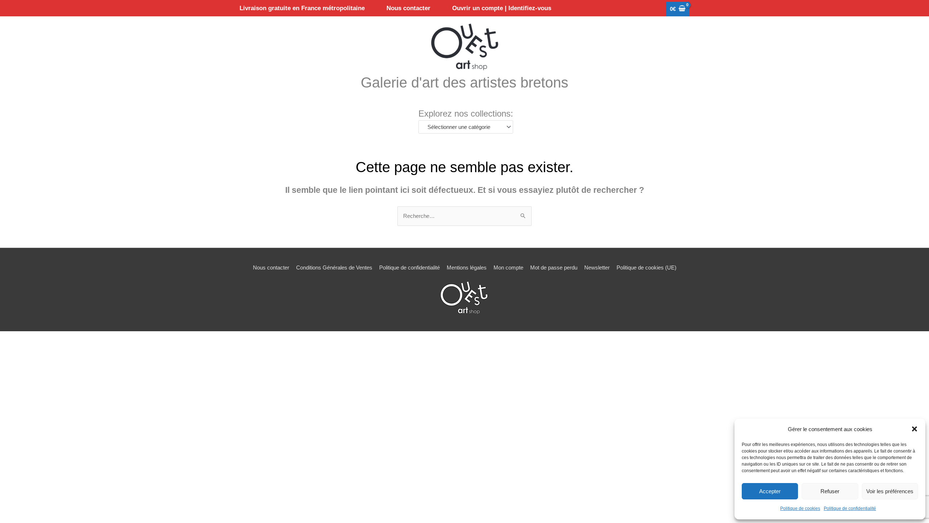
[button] (914, 429)
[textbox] (462, 127)
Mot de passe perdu (553, 267)
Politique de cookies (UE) (646, 267)
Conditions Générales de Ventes (334, 267)
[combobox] (465, 127)
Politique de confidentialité (850, 508)
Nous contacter (271, 267)
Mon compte (508, 267)
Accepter (770, 491)
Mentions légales (467, 267)
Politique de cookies (800, 508)
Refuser (829, 491)
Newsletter (597, 267)
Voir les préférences (889, 491)
